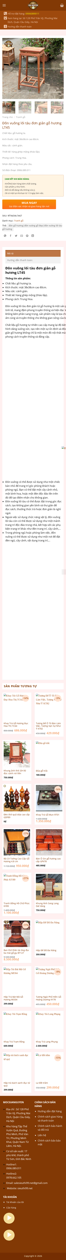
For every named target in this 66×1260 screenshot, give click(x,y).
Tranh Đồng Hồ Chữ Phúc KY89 (17, 904)
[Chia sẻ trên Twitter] (16, 236)
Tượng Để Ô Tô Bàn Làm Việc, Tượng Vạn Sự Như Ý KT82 (48, 726)
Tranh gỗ (20, 117)
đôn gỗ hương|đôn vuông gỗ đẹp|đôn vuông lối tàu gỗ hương (32, 227)
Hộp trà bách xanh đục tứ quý (17, 1084)
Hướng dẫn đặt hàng (50, 1111)
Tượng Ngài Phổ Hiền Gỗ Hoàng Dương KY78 (48, 998)
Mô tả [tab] (10, 253)
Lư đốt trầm (42, 1083)
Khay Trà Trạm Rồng (14, 1041)
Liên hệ (42, 1135)
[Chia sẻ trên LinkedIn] (32, 236)
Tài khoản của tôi (15, 1202)
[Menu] (4, 5)
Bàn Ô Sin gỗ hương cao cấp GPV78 (48, 860)
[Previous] (7, 65)
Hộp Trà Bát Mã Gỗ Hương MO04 (13, 998)
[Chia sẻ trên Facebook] (10, 236)
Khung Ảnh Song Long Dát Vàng (47, 904)
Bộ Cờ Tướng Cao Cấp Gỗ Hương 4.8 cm (16, 860)
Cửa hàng (11, 1207)
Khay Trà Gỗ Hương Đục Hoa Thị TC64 (16, 724)
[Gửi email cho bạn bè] (21, 236)
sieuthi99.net (25, 1188)
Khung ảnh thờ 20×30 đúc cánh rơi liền (15, 772)
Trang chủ (7, 117)
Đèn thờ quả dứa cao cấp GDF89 (17, 816)
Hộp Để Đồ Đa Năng (46, 950)
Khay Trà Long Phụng (47, 1041)
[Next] (58, 65)
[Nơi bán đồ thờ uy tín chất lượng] (33, 5)
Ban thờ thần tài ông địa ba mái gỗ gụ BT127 (16, 951)
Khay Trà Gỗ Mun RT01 (47, 814)
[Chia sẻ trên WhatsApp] (5, 236)
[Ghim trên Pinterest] (27, 236)
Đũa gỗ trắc (42, 770)
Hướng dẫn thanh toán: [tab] (20, 260)
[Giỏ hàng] (62, 5)
